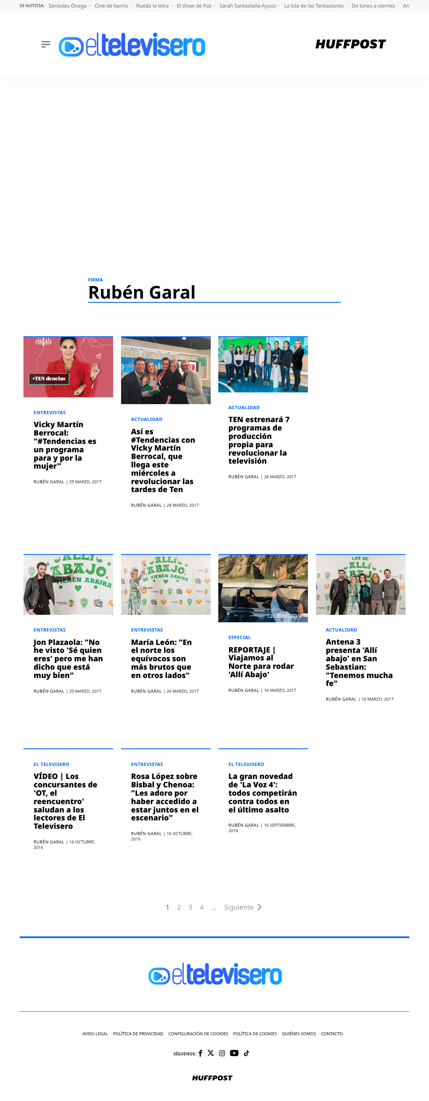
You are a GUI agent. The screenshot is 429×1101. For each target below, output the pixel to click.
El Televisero (52, 764)
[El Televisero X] (210, 1053)
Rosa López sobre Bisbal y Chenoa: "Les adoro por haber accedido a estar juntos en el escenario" (165, 797)
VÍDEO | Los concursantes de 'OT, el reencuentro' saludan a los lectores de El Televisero (65, 801)
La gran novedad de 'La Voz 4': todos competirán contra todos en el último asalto (262, 793)
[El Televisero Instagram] (222, 1053)
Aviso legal (95, 1034)
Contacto (332, 1034)
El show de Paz (195, 5)
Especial (239, 637)
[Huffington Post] (351, 45)
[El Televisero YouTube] (234, 1053)
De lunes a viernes (374, 5)
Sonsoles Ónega (68, 5)
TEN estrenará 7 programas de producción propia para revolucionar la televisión (258, 440)
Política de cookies (255, 1034)
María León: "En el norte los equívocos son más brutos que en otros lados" (161, 659)
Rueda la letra (153, 5)
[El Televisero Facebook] (200, 1054)
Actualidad (147, 419)
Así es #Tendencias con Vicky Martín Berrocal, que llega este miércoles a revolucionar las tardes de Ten (163, 461)
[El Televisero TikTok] (246, 1053)
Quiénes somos (299, 1034)
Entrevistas (50, 413)
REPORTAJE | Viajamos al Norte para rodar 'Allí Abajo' (261, 662)
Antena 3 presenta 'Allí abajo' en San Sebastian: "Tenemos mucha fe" (359, 662)
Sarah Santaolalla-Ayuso (248, 5)
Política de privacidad (138, 1034)
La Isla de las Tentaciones (314, 5)
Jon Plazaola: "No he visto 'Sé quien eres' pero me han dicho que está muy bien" (68, 659)
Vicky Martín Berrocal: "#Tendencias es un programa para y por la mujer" (65, 445)
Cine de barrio (112, 5)
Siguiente (238, 907)
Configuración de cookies (198, 1034)
